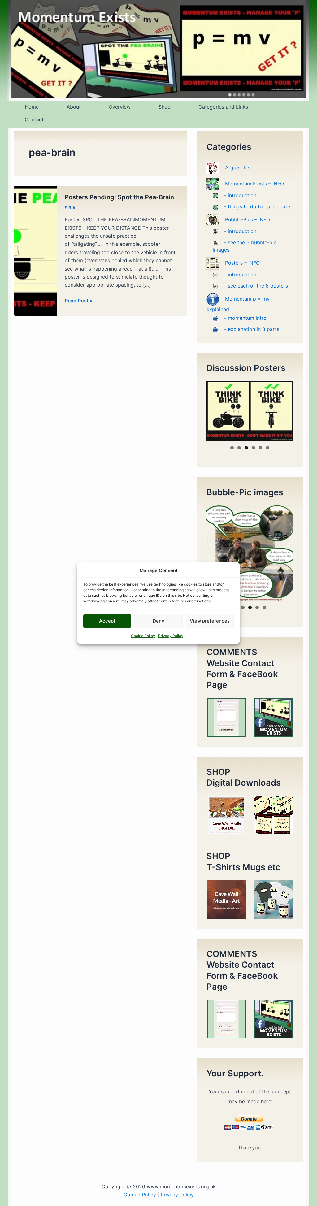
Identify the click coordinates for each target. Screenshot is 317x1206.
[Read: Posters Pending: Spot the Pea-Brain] (35, 250)
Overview (120, 107)
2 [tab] (239, 447)
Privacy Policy (170, 635)
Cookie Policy (143, 635)
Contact (34, 119)
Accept (107, 621)
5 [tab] (260, 447)
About (74, 107)
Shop (164, 107)
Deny (158, 621)
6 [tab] (267, 447)
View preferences (210, 621)
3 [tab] (246, 447)
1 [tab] (232, 447)
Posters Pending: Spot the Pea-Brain (119, 197)
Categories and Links (223, 107)
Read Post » (79, 301)
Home (32, 107)
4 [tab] (253, 447)
